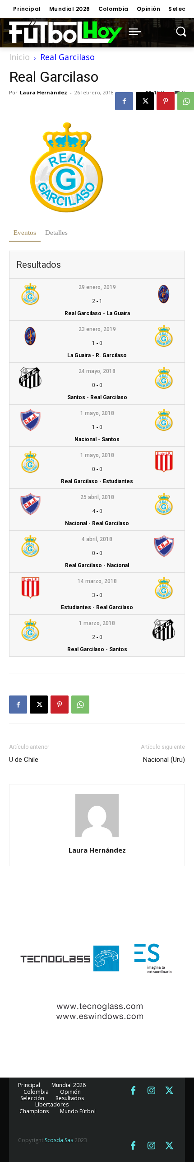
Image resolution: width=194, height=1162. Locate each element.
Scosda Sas (59, 1140)
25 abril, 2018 (97, 497)
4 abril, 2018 (97, 539)
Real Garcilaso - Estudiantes (97, 481)
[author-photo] (97, 837)
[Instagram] (151, 1091)
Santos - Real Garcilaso (97, 397)
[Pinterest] (166, 101)
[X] (145, 101)
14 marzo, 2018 (97, 581)
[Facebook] (124, 101)
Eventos (25, 232)
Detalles (56, 232)
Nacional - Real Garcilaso (97, 523)
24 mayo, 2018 (97, 371)
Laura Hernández (43, 92)
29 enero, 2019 (97, 287)
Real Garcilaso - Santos (97, 649)
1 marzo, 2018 (97, 623)
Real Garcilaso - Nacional (97, 565)
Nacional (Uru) (164, 760)
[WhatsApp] (80, 704)
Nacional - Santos (97, 439)
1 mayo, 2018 (97, 413)
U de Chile (23, 760)
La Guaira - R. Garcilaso (97, 355)
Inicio (19, 56)
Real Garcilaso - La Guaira (97, 313)
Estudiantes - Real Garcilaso (97, 607)
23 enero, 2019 (97, 329)
